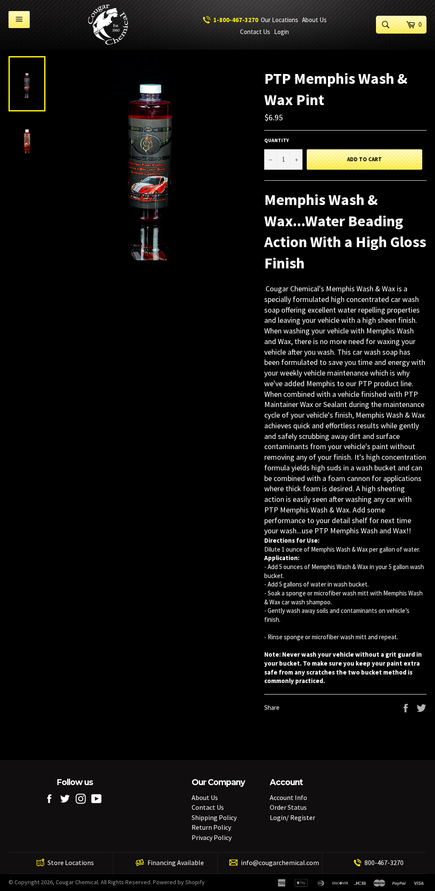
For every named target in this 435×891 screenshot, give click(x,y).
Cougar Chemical (77, 882)
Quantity (276, 140)
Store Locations (71, 862)
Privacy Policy (212, 837)
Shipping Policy (214, 817)
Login (281, 32)
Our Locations (279, 20)
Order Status (288, 807)
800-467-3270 (384, 862)
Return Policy (211, 827)
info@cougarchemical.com (280, 862)
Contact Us (255, 32)
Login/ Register (292, 817)
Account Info (288, 797)
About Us (205, 797)
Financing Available (175, 862)
